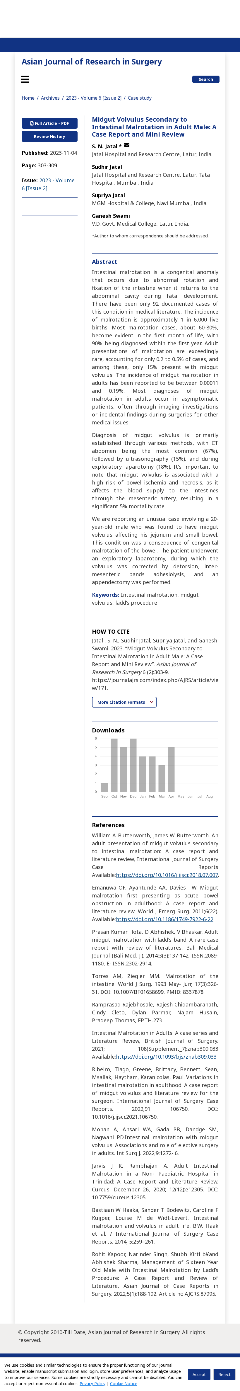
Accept (199, 1374)
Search (206, 79)
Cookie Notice (123, 1383)
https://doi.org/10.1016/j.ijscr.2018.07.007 (167, 874)
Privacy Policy (92, 1383)
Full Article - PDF (51, 123)
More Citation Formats (121, 702)
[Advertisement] (120, 17)
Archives (50, 98)
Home (28, 98)
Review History (49, 136)
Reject (224, 1374)
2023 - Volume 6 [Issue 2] (93, 98)
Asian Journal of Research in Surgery (92, 61)
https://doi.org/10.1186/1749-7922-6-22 (164, 919)
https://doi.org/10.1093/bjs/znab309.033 (166, 1056)
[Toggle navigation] (25, 79)
